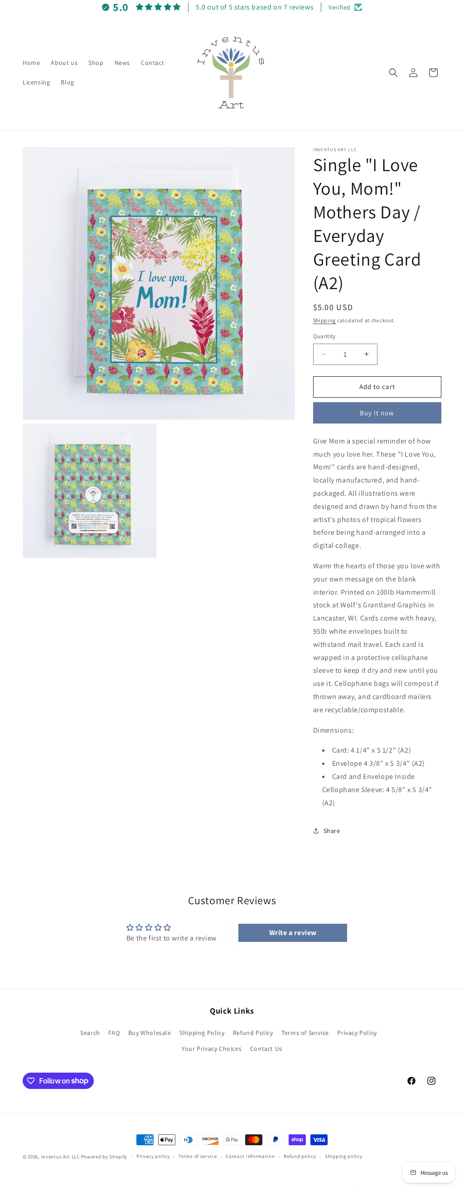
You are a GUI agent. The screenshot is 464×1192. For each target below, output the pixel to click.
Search (90, 1033)
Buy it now (377, 413)
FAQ (114, 1033)
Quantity (324, 336)
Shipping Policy (201, 1033)
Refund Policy (253, 1033)
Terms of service (198, 1156)
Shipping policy (343, 1156)
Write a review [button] (293, 932)
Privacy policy (153, 1156)
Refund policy (300, 1156)
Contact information (250, 1156)
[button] (393, 73)
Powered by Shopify (104, 1156)
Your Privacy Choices (212, 1048)
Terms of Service (305, 1033)
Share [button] (332, 831)
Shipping (324, 320)
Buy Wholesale (149, 1033)
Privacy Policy (357, 1033)
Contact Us (266, 1048)
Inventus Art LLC (60, 1156)
